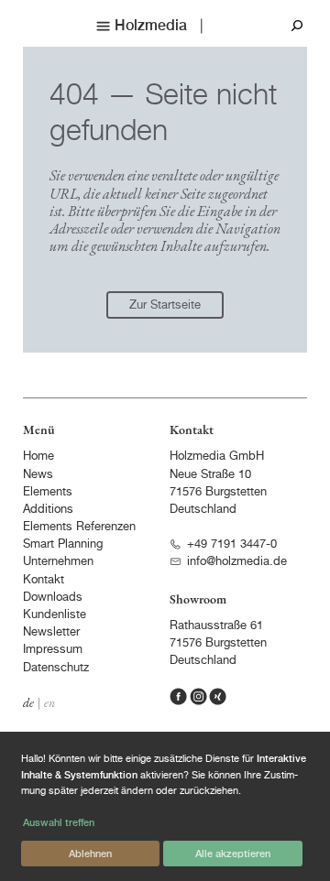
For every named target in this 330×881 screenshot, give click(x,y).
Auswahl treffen (58, 822)
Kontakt (43, 580)
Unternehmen (58, 562)
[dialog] (165, 806)
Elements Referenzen (79, 527)
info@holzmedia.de (237, 562)
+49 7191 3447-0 (232, 544)
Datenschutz (56, 668)
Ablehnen (90, 853)
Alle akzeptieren (232, 853)
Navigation (247, 228)
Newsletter (51, 632)
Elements (47, 492)
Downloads (52, 598)
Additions (48, 510)
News (38, 475)
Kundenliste (54, 615)
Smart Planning (63, 544)
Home (38, 456)
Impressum (52, 650)
